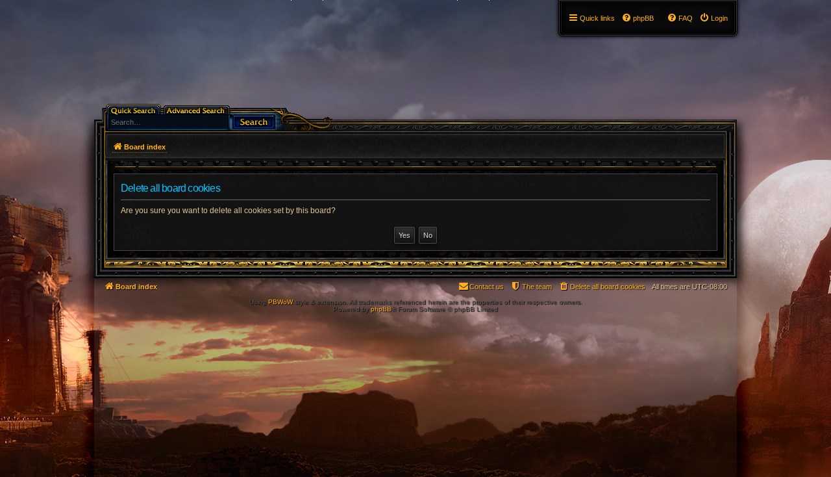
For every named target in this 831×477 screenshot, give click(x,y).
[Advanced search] (197, 109)
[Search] (254, 120)
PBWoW (280, 301)
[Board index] (101, 3)
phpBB (381, 309)
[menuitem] (713, 18)
